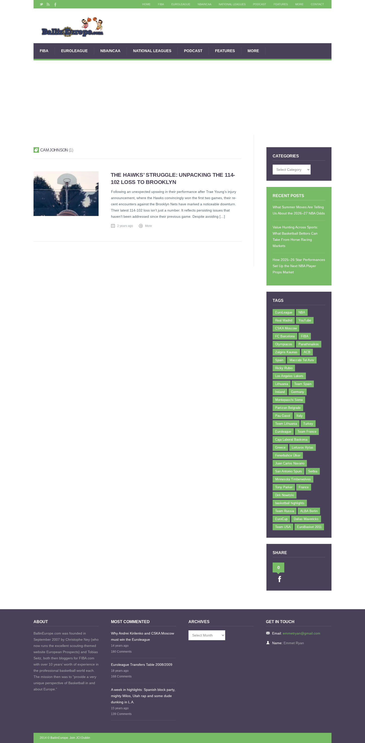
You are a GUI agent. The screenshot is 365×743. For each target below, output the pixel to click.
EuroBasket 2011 (309, 527)
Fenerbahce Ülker (287, 455)
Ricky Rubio (283, 368)
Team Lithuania (286, 423)
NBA (301, 312)
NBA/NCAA (204, 4)
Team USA (283, 527)
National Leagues (232, 4)
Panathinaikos (308, 344)
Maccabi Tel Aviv (302, 360)
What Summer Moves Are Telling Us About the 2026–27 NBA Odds (299, 210)
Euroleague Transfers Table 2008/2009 (141, 665)
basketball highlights (289, 503)
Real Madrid (283, 320)
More (299, 4)
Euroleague (283, 431)
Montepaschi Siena (289, 400)
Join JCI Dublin (80, 738)
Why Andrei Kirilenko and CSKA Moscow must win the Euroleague (142, 636)
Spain (279, 360)
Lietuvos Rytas (302, 447)
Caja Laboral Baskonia (291, 439)
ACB (307, 352)
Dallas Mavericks (306, 519)
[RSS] (48, 4)
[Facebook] (55, 4)
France (304, 487)
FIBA (161, 4)
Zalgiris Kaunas (286, 352)
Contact (317, 4)
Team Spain (302, 384)
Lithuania (281, 384)
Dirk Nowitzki (284, 495)
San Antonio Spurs (288, 471)
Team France (306, 431)
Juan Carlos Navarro (289, 463)
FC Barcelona (285, 336)
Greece (280, 447)
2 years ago (125, 226)
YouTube (304, 320)
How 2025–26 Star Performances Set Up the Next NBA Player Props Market (299, 266)
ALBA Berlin (309, 511)
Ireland (280, 392)
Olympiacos (283, 344)
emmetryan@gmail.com (301, 633)
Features (281, 4)
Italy (299, 416)
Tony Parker (283, 487)
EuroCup (281, 519)
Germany (297, 392)
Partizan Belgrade (288, 408)
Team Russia (284, 511)
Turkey (308, 423)
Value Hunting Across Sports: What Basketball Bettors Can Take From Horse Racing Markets (295, 236)
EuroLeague (180, 4)
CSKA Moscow (286, 328)
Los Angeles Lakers (289, 376)
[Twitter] (41, 4)
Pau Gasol (282, 416)
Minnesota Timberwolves (293, 479)
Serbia (312, 471)
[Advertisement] (182, 97)
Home (146, 4)
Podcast (259, 4)
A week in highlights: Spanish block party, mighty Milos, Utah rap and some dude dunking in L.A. (143, 696)
